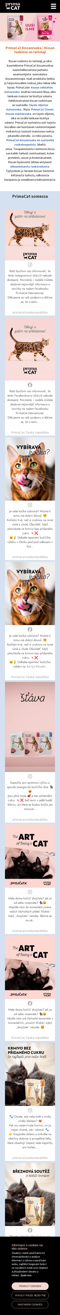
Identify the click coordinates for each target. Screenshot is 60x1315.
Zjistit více (26, 1275)
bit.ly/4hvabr (36, 666)
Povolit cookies (30, 1286)
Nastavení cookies (30, 1304)
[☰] (53, 6)
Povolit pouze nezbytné (30, 1295)
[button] (30, 262)
